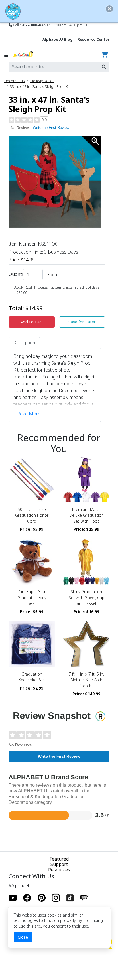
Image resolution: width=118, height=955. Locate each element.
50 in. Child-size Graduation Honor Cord (31, 515)
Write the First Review (51, 127)
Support (59, 864)
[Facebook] (27, 898)
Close (23, 937)
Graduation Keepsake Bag (32, 676)
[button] (109, 8)
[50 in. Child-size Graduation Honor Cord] (32, 479)
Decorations (14, 80)
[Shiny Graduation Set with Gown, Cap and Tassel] (86, 562)
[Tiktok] (70, 898)
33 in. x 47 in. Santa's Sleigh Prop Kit (40, 86)
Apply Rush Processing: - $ (56, 290)
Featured (59, 859)
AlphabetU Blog (57, 39)
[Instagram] (56, 898)
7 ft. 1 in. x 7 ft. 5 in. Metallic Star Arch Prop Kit (86, 679)
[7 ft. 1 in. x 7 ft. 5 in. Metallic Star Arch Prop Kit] (86, 644)
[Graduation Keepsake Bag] (32, 644)
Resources (59, 870)
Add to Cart (31, 322)
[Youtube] (13, 898)
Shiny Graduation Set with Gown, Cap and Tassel (86, 597)
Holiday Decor (42, 80)
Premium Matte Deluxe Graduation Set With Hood (86, 515)
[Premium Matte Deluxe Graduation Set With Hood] (86, 479)
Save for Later (82, 322)
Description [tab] (24, 342)
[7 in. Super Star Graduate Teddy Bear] (32, 562)
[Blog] (84, 898)
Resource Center (93, 39)
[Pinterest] (41, 898)
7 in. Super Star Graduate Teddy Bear (31, 597)
